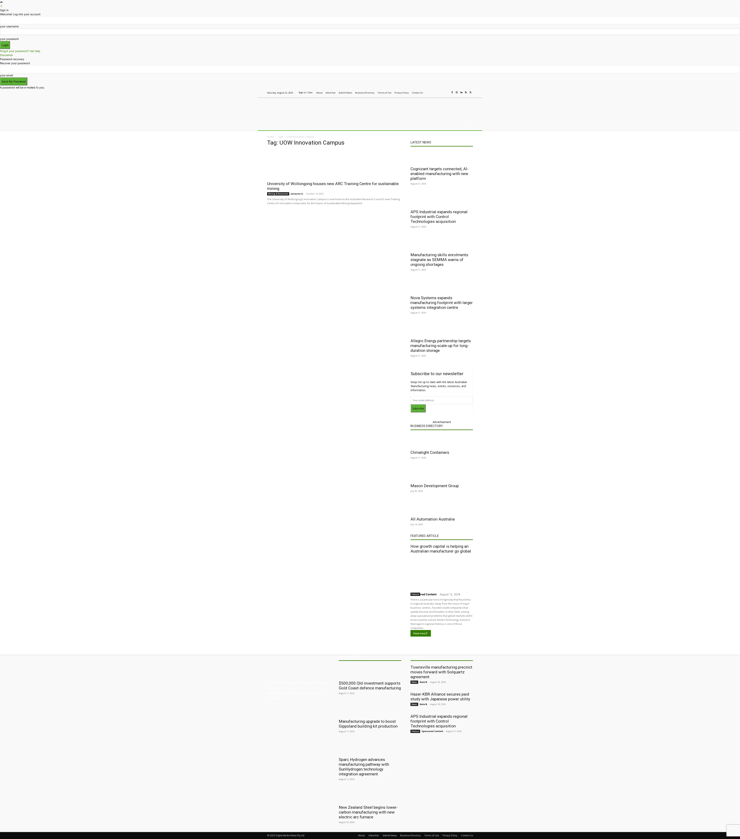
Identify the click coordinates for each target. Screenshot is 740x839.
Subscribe (418, 408)
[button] (468, 125)
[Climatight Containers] (441, 441)
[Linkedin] (461, 92)
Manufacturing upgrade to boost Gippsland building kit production (368, 724)
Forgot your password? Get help (20, 51)
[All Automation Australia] (441, 507)
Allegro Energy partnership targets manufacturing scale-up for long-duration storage (440, 346)
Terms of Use (431, 835)
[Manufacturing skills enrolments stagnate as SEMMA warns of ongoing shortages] (441, 243)
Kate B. (423, 682)
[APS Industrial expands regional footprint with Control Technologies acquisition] (441, 200)
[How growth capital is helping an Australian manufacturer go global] (441, 572)
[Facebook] (452, 92)
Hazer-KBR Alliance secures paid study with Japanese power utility (440, 696)
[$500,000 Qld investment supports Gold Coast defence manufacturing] (370, 671)
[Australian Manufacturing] (294, 108)
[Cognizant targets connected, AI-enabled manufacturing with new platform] (441, 157)
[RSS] (466, 92)
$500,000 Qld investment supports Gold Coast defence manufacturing (370, 685)
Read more (419, 633)
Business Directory (426, 426)
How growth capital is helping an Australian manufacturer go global (440, 548)
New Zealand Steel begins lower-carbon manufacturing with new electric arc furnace (368, 812)
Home (270, 136)
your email (6, 75)
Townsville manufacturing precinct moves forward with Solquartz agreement (441, 672)
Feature (415, 594)
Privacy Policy (450, 835)
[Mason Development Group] (441, 474)
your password (9, 38)
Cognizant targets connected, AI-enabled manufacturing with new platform (439, 174)
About (361, 835)
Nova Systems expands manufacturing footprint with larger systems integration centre (441, 303)
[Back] (1, 6)
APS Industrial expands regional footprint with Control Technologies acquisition (439, 217)
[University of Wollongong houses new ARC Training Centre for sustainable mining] (334, 164)
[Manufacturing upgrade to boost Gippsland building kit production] (370, 710)
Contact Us (467, 835)
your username (9, 26)
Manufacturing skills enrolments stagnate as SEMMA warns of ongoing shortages (439, 260)
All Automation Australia (432, 519)
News (414, 682)
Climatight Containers (429, 452)
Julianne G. (297, 193)
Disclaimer (6, 55)
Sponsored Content (423, 594)
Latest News (420, 142)
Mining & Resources (278, 193)
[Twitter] (470, 92)
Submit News (390, 835)
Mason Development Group (434, 486)
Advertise (373, 835)
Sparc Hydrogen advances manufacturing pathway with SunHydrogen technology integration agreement (364, 766)
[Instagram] (456, 92)
